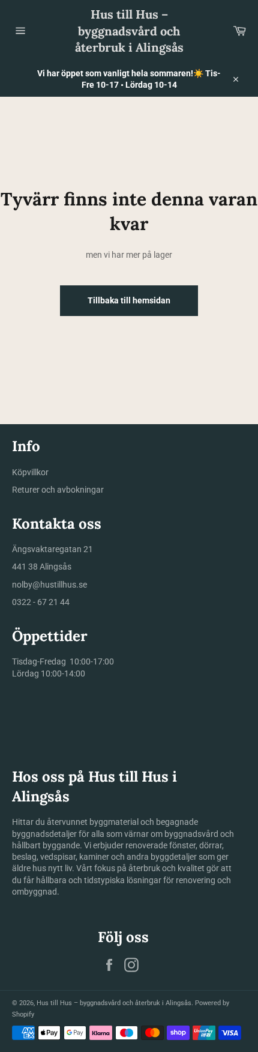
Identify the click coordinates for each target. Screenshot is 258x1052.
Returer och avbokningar (58, 489)
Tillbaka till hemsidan (129, 300)
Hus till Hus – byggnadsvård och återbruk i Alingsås (129, 31)
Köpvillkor (30, 472)
